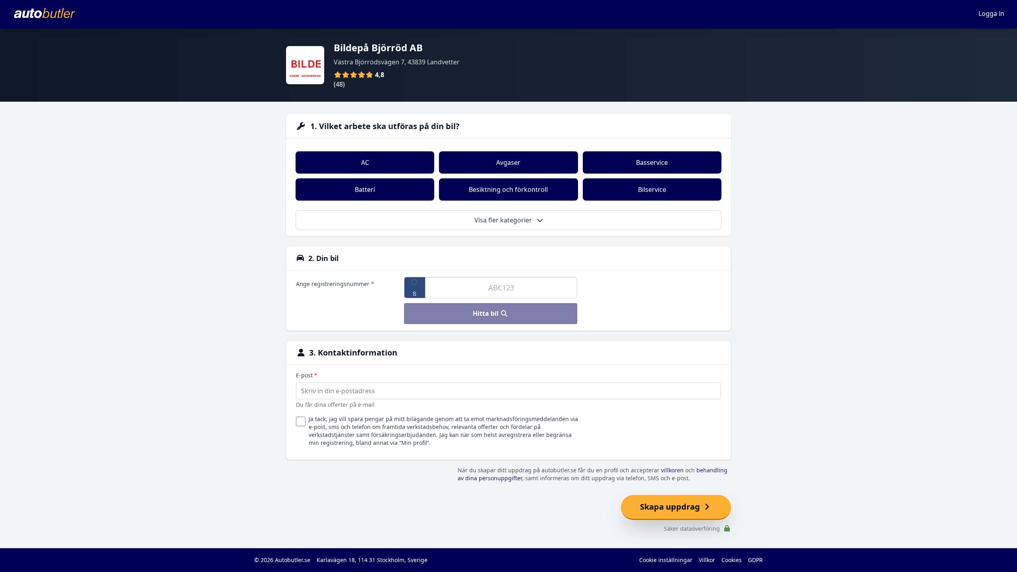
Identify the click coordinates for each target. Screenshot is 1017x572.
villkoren (672, 470)
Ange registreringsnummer (335, 284)
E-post (306, 375)
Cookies (731, 560)
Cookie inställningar (665, 560)
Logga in (991, 13)
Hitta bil (486, 313)
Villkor (707, 560)
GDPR (755, 560)
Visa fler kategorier (504, 220)
